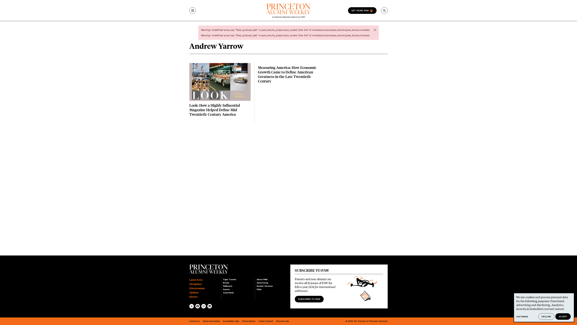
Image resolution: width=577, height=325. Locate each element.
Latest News (196, 280)
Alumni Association (211, 321)
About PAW (262, 279)
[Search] (384, 10)
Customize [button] (522, 317)
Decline (546, 317)
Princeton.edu (282, 321)
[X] (191, 306)
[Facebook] (197, 306)
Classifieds (228, 293)
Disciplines (195, 284)
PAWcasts (227, 286)
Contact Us (194, 321)
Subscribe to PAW (309, 299)
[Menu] (192, 10)
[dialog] (544, 307)
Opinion (193, 292)
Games (226, 289)
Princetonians (197, 288)
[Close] (375, 30)
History (193, 296)
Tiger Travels (229, 279)
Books (226, 283)
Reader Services (265, 286)
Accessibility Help (231, 321)
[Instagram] (204, 306)
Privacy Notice (248, 321)
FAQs (259, 289)
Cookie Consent (265, 321)
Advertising (262, 283)
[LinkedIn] (210, 306)
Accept (563, 317)
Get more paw (360, 11)
